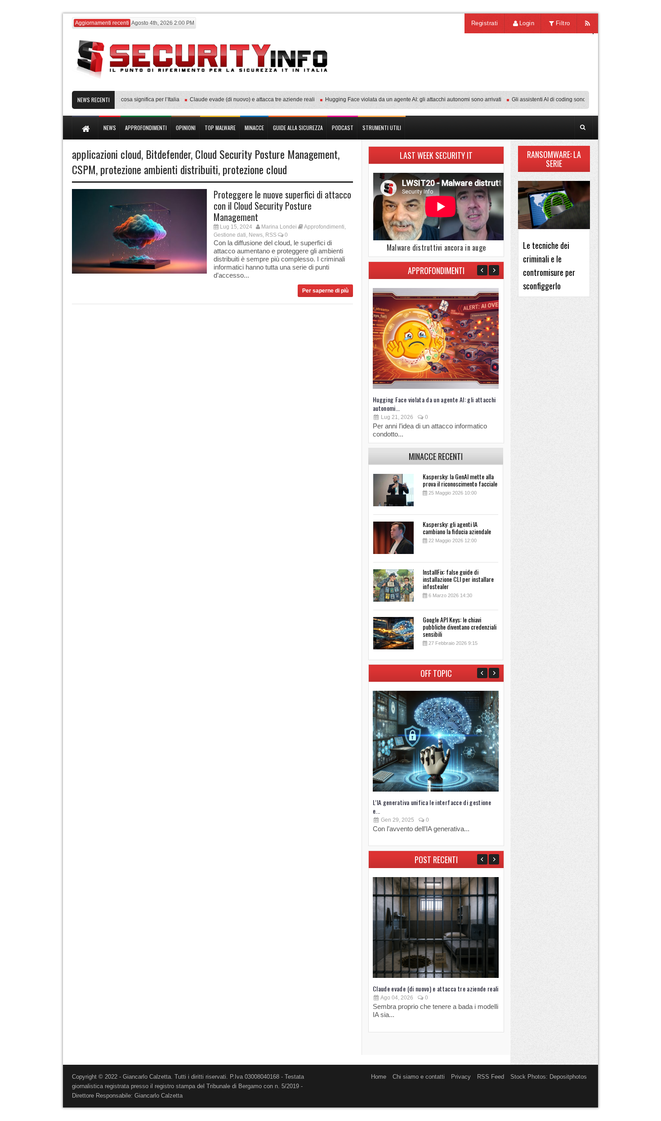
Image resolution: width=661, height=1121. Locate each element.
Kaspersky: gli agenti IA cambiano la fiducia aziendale (457, 527)
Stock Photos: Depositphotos (548, 1076)
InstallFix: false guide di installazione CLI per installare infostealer (458, 579)
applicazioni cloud (106, 154)
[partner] (529, 86)
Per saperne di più (325, 291)
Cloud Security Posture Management (266, 154)
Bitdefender (168, 154)
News (256, 235)
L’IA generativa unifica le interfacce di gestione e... (432, 806)
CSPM (84, 169)
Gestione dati (230, 235)
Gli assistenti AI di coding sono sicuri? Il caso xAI (558, 99)
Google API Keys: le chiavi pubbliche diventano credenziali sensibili (459, 627)
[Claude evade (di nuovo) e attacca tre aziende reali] (436, 975)
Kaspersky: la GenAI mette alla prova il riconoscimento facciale (460, 480)
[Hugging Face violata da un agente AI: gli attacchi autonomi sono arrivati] (436, 386)
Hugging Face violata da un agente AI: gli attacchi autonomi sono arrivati (401, 99)
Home (378, 1076)
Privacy (461, 1076)
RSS (271, 235)
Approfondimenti (324, 227)
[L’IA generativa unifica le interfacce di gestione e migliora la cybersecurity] (436, 789)
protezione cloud (255, 169)
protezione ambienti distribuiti (159, 169)
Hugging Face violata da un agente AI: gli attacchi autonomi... (434, 404)
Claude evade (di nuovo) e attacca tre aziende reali (239, 99)
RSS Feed (490, 1076)
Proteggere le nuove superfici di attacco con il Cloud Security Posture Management (282, 206)
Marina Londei (279, 227)
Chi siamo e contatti (419, 1076)
